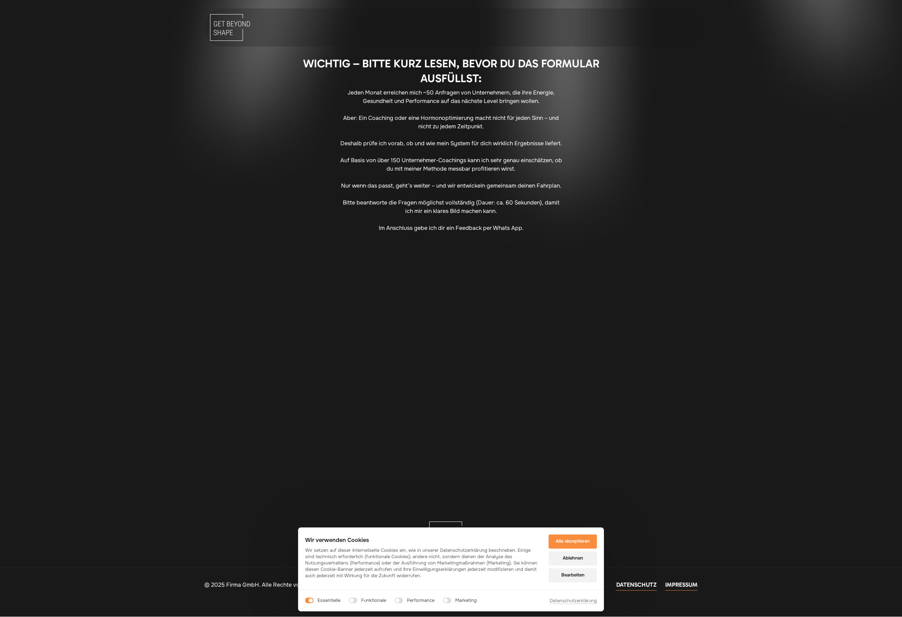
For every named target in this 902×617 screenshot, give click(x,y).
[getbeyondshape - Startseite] (232, 27)
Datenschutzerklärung (573, 601)
